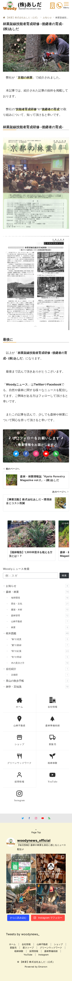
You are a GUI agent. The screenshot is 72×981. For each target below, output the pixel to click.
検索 (64, 575)
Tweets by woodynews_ (22, 934)
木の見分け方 (38, 663)
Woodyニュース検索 (16, 568)
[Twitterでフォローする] (16, 454)
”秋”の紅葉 (38, 651)
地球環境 (38, 597)
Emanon (42, 966)
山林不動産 (38, 621)
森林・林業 (37, 591)
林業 (38, 627)
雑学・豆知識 (37, 686)
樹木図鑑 (37, 633)
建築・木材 (38, 609)
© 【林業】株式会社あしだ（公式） (36, 962)
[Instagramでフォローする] (36, 454)
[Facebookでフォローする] (26, 454)
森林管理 (38, 615)
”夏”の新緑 (38, 645)
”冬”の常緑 (38, 657)
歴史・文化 (38, 603)
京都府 (38, 675)
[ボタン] (52, 7)
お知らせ (37, 585)
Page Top (36, 832)
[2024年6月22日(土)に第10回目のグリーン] (21, 868)
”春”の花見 (38, 639)
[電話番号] (59, 6)
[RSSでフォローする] (56, 454)
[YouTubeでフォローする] (46, 454)
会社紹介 (37, 668)
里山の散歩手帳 (37, 680)
